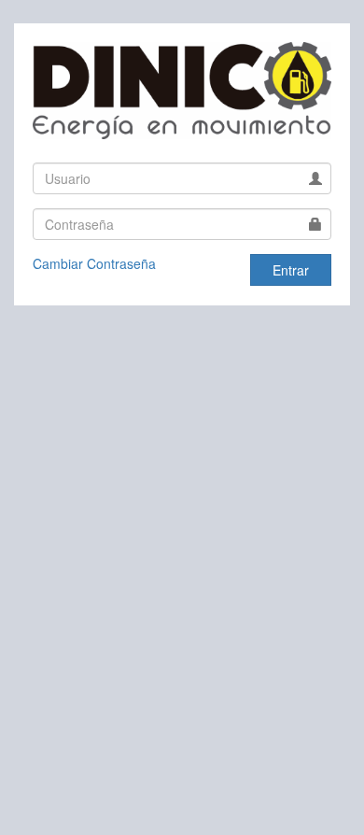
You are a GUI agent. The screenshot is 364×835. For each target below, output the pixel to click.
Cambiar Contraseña (94, 263)
